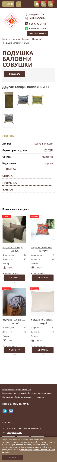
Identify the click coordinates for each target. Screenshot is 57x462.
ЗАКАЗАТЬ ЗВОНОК (37, 33)
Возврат (7, 189)
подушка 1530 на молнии (16, 319)
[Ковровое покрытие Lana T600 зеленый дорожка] (9, 107)
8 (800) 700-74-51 (14, 429)
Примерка (9, 182)
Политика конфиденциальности (16, 389)
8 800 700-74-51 (37, 24)
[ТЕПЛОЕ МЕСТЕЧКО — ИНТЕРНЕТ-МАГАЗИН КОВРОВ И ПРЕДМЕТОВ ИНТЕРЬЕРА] (11, 19)
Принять (12, 458)
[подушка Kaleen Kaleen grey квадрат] (9, 125)
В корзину (14, 278)
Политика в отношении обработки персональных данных (27, 393)
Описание (9, 136)
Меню (10, 4)
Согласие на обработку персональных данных (23, 397)
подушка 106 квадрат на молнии (20, 247)
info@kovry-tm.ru (14, 432)
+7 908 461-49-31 (38, 28)
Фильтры (18, 4)
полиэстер (47, 157)
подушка (48, 163)
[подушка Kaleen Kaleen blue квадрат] (23, 107)
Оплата (7, 175)
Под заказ (14, 74)
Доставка (9, 169)
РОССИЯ (48, 150)
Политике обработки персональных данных (28, 451)
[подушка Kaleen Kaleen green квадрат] (37, 107)
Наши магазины (37, 18)
